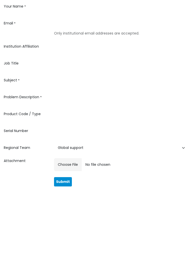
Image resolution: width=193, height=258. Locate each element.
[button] (63, 181)
